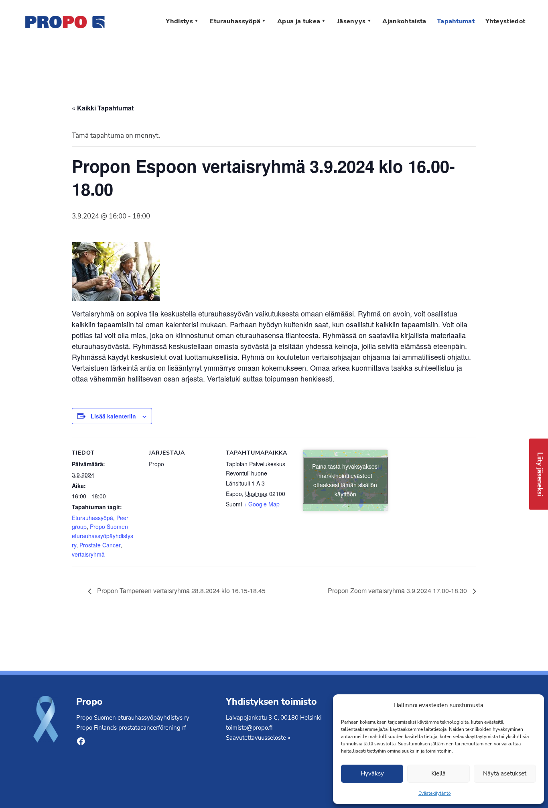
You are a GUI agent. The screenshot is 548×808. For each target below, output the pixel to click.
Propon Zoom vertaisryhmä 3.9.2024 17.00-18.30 (398, 590)
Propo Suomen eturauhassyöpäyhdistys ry (102, 535)
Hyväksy (372, 773)
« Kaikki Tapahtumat (103, 107)
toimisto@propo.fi (249, 727)
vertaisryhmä (88, 554)
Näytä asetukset (504, 773)
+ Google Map (262, 504)
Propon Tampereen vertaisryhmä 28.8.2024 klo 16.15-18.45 (180, 590)
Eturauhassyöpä (92, 518)
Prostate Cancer (99, 545)
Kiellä (438, 773)
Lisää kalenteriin (113, 416)
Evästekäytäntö (434, 793)
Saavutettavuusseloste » (258, 737)
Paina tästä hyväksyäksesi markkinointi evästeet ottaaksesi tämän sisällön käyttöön (345, 480)
